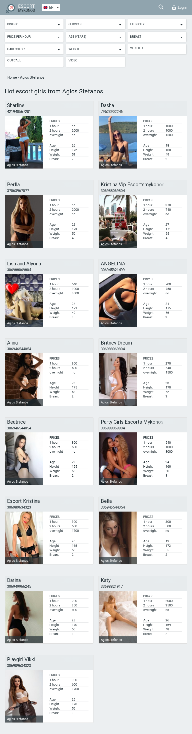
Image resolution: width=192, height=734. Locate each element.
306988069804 (113, 190)
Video (73, 60)
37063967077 (18, 190)
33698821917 (112, 586)
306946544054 (19, 349)
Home (13, 77)
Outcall (14, 60)
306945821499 (113, 270)
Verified (136, 48)
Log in (182, 7)
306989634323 (19, 507)
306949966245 (19, 586)
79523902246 (112, 111)
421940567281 (19, 111)
